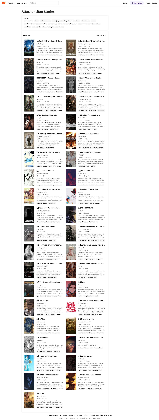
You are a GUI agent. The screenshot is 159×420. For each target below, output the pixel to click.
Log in (148, 3)
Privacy (66, 418)
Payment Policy (74, 418)
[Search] (31, 3)
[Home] (4, 3)
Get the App (71, 415)
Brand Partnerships (97, 415)
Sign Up (154, 3)
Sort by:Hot (100, 35)
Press (110, 415)
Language (80, 415)
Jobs (105, 415)
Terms (60, 418)
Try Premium (138, 3)
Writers (86, 415)
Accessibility (83, 418)
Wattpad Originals (52, 415)
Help (90, 418)
